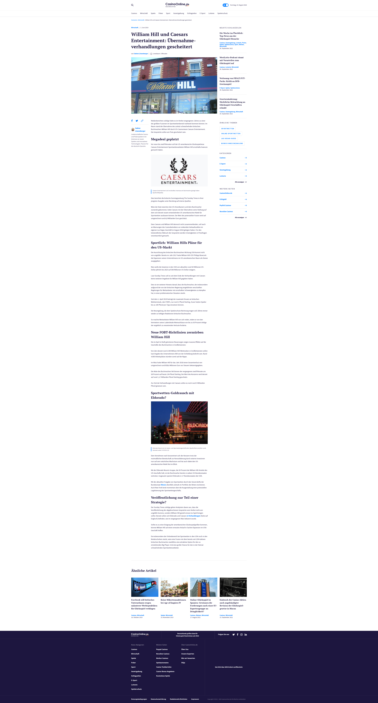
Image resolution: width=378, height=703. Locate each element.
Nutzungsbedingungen (139, 699)
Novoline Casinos (226, 211)
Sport (168, 13)
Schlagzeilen (192, 13)
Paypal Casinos (162, 649)
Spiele (153, 13)
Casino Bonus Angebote (165, 671)
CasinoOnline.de (226, 193)
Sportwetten (227, 129)
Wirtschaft (144, 13)
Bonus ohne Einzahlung (232, 143)
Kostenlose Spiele (163, 676)
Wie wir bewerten (188, 658)
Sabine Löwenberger (141, 54)
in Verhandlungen (193, 516)
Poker (161, 13)
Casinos (134, 13)
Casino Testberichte (163, 667)
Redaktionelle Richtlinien (178, 699)
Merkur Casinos (162, 658)
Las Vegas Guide (228, 138)
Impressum (195, 699)
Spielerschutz (222, 13)
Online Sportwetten (230, 133)
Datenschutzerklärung (158, 699)
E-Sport (202, 13)
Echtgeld (223, 199)
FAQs (183, 662)
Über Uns (184, 649)
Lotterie (211, 13)
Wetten (241, 44)
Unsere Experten (187, 654)
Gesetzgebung (178, 13)
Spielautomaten (162, 662)
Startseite (134, 20)
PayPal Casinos (225, 205)
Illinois (163, 485)
